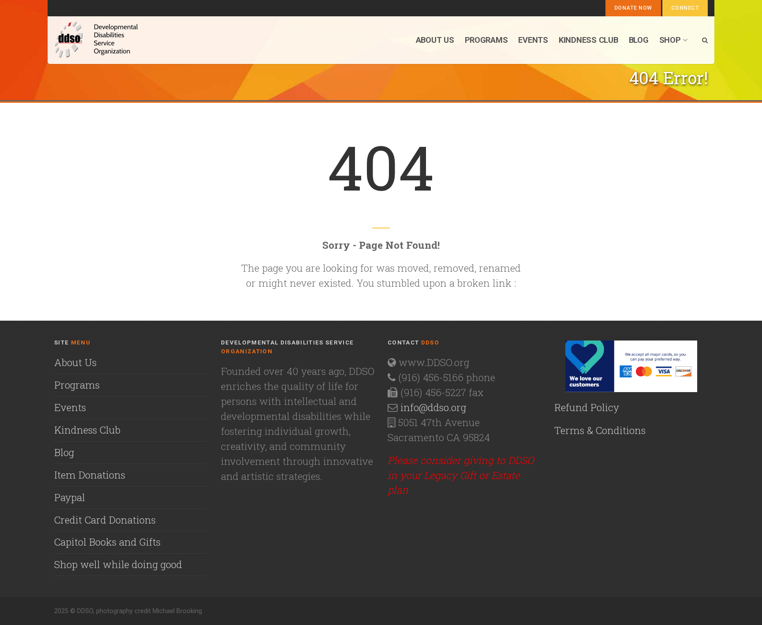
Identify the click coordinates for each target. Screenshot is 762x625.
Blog (639, 40)
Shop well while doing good (118, 564)
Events (533, 40)
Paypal (69, 497)
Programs (486, 40)
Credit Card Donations (105, 519)
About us (435, 40)
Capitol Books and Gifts (107, 541)
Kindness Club (588, 40)
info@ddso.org (433, 407)
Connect (685, 8)
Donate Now (633, 8)
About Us (75, 362)
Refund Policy (586, 407)
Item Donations (89, 474)
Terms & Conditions (600, 430)
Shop (670, 40)
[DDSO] (143, 40)
